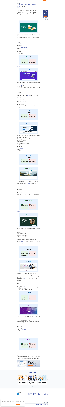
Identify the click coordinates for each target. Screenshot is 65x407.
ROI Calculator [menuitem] (34, 393)
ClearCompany (19, 258)
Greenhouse (18, 211)
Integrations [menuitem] (29, 395)
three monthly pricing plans (24, 47)
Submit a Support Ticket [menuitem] (46, 394)
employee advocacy (26, 278)
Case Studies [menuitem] (34, 395)
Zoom (18, 42)
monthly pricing (23, 101)
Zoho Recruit (18, 66)
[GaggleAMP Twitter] (46, 402)
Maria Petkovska (18, 6)
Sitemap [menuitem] (44, 395)
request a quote (24, 286)
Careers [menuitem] (39, 394)
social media (20, 85)
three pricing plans (23, 241)
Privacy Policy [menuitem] (41, 404)
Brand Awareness (18, 3)
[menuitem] (47, 0)
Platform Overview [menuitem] (30, 393)
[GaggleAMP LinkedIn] (44, 402)
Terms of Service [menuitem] (37, 404)
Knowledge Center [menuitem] (45, 393)
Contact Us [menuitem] (39, 395)
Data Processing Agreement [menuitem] (45, 404)
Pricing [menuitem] (28, 396)
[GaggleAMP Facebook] (47, 402)
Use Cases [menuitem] (29, 394)
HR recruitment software (28, 183)
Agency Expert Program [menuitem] (35, 396)
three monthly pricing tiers (23, 329)
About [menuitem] (38, 393)
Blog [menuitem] (33, 394)
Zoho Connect (28, 95)
